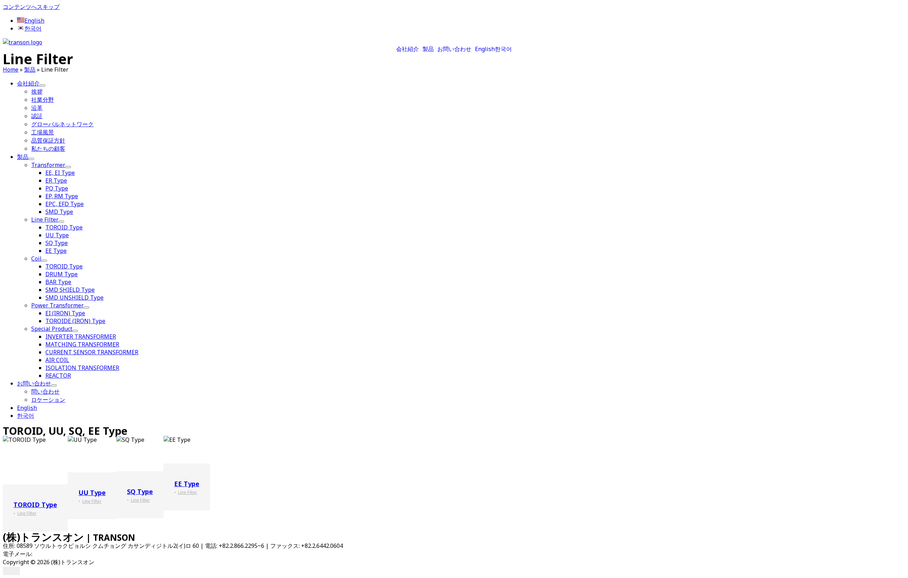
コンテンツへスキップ (31, 7)
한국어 (503, 49)
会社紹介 (407, 49)
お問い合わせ (454, 49)
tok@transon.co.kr (58, 554)
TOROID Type (35, 504)
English (485, 49)
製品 (428, 49)
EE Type (186, 483)
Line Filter (27, 513)
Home (10, 69)
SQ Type (140, 491)
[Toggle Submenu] (42, 85)
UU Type (92, 492)
